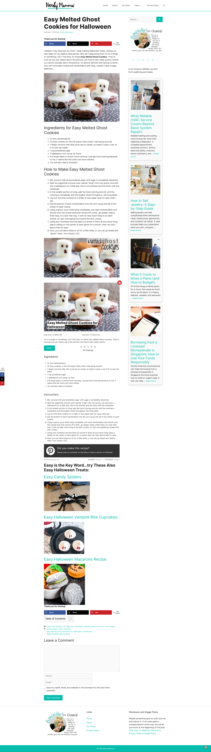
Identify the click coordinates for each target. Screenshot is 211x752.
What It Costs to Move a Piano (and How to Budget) (145, 278)
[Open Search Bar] (164, 5)
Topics (137, 5)
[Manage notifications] (206, 747)
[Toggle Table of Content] (69, 619)
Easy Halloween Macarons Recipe (75, 559)
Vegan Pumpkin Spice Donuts (58, 634)
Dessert (59, 626)
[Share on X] (2, 379)
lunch (60, 629)
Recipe (112, 626)
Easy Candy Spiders (62, 476)
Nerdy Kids (95, 626)
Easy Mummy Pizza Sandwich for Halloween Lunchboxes (69, 631)
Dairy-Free (51, 626)
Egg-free (70, 626)
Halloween (79, 626)
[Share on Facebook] (2, 374)
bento (49, 629)
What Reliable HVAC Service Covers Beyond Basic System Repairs (142, 124)
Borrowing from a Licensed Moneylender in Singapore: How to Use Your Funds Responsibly (145, 352)
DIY (64, 626)
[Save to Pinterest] (2, 383)
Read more (136, 230)
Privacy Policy (153, 5)
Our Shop (126, 5)
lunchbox (67, 629)
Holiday (87, 626)
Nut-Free (104, 626)
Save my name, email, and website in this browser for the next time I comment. (78, 689)
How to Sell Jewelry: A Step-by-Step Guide (143, 204)
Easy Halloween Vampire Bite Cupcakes (80, 517)
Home (105, 5)
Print (49, 348)
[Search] (159, 19)
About (114, 5)
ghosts (55, 629)
